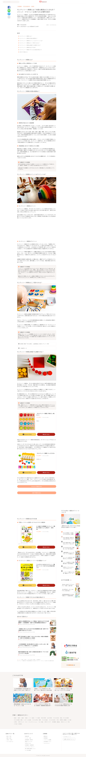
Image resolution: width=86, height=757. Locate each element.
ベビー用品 (40, 722)
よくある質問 (28, 750)
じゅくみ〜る (46, 743)
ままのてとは (28, 743)
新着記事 (27, 736)
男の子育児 (43, 718)
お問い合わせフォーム (69, 739)
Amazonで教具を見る (36, 486)
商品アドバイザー (29, 741)
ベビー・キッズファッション (31, 722)
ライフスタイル (10, 741)
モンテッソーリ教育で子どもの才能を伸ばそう (30, 49)
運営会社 (45, 736)
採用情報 (45, 738)
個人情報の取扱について (30, 748)
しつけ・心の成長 (27, 720)
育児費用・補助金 (56, 722)
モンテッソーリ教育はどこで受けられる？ (29, 43)
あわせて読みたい (23, 52)
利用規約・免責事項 (29, 745)
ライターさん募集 (47, 739)
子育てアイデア (47, 722)
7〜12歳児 (38, 718)
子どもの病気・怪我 (18, 720)
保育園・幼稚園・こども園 (65, 720)
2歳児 (22, 718)
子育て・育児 (9, 739)
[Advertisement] (27, 230)
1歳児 (19, 718)
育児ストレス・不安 (65, 722)
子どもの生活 (56, 718)
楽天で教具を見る (36, 493)
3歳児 (26, 718)
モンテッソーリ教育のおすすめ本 (27, 47)
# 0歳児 (32, 6)
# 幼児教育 (20, 6)
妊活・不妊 (9, 736)
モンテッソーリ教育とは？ (25, 36)
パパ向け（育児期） (18, 724)
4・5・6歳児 (31, 718)
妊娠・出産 (9, 738)
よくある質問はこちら (66, 736)
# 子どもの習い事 (26, 6)
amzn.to (21, 431)
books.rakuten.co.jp (24, 543)
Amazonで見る (28, 434)
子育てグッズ (21, 722)
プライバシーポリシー (30, 746)
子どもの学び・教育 (36, 720)
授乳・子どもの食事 (64, 718)
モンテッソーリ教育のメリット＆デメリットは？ (31, 40)
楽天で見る (47, 434)
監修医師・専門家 (29, 739)
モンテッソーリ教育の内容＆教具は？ (28, 38)
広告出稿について (47, 741)
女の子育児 (49, 718)
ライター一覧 (28, 738)
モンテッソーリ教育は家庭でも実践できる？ (30, 45)
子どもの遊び (45, 720)
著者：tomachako (21, 24)
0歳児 (15, 718)
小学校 (15, 722)
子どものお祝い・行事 (54, 720)
